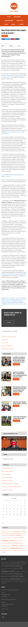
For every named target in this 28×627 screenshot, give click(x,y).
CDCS (17, 298)
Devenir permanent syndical (7, 348)
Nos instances (4, 339)
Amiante (22, 533)
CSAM (16, 537)
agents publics (10, 533)
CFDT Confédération (6, 474)
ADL (2, 531)
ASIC (6, 298)
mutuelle (3, 302)
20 (13, 511)
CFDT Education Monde (6, 477)
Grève (6, 543)
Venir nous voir (4, 609)
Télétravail (3, 552)
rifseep (9, 548)
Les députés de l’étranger (7, 489)
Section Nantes (13, 550)
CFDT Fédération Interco (7, 468)
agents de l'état (4, 533)
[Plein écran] (25, 449)
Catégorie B (12, 535)
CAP (2, 535)
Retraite (3, 548)
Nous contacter (4, 342)
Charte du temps (14, 299)
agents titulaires (16, 533)
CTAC (18, 537)
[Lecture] (3, 449)
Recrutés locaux (15, 304)
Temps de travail (22, 550)
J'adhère (9, 322)
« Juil (2, 522)
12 (10, 509)
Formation (24, 571)
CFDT (14, 6)
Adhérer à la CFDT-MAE (6, 345)
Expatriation (21, 571)
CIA (22, 299)
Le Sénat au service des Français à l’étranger (11, 486)
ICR (10, 301)
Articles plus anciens (22, 431)
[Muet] (23, 449)
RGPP (6, 548)
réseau (22, 548)
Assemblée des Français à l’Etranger (9, 483)
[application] (14, 443)
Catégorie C (13, 298)
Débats (17, 540)
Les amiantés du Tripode (6, 480)
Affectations (13, 531)
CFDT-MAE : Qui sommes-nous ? (8, 336)
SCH (22, 304)
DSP (14, 571)
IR (23, 301)
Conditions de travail (4, 568)
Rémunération (16, 548)
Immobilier (9, 543)
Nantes (17, 543)
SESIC (25, 304)
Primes (7, 545)
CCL (23, 535)
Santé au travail (7, 550)
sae (20, 304)
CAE (9, 298)
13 (13, 509)
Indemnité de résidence (16, 301)
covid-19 (12, 568)
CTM (24, 299)
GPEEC (2, 543)
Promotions (10, 545)
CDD (20, 298)
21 (17, 511)
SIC (2, 305)
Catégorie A (6, 535)
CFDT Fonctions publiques (7, 471)
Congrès (9, 568)
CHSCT (19, 299)
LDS (14, 543)
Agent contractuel (21, 531)
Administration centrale (7, 531)
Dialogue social (5, 301)
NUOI (9, 304)
